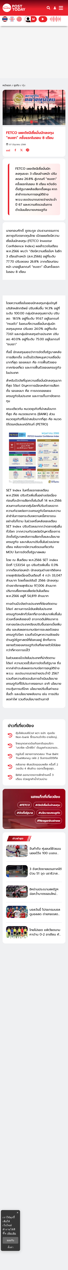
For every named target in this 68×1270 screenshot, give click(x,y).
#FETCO (24, 805)
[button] (55, 8)
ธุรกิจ (16, 85)
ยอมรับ (10, 1240)
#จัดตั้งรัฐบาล (25, 813)
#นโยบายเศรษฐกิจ (49, 813)
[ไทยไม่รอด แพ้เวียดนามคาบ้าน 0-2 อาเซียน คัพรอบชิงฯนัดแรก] (17, 932)
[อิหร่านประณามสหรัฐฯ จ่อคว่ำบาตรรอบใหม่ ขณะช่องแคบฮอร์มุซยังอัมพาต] (17, 891)
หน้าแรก (7, 85)
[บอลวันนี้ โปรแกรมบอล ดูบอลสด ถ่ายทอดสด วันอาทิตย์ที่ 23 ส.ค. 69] (17, 912)
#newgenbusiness (48, 821)
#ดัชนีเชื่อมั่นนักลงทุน (47, 805)
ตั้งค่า (10, 1247)
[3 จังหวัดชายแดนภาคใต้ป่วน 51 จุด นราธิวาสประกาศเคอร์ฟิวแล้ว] (17, 871)
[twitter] (21, 150)
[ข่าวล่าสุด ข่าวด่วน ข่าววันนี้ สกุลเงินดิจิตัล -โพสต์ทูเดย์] (14, 8)
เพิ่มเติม (11, 1233)
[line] (27, 150)
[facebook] (15, 150)
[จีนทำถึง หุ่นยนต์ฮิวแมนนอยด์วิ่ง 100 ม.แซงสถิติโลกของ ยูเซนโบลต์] (17, 851)
